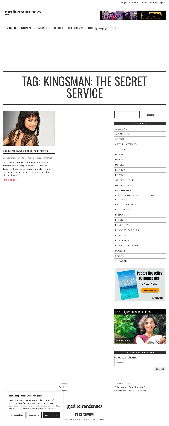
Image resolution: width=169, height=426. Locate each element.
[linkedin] (84, 414)
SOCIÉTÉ (120, 251)
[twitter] (80, 414)
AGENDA (120, 139)
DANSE (119, 154)
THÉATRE (121, 261)
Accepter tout (51, 415)
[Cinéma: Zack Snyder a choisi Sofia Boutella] (29, 129)
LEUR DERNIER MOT (76, 28)
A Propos (123, 2)
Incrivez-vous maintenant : (126, 357)
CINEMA (28, 158)
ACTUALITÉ (11, 28)
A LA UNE (121, 129)
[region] (34, 406)
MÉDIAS (120, 215)
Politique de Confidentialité (129, 387)
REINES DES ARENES (127, 245)
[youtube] (91, 414)
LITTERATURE (123, 209)
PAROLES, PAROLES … (128, 230)
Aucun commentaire (44, 158)
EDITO (90, 28)
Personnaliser (17, 415)
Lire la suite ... (10, 179)
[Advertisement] (84, 50)
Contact (143, 2)
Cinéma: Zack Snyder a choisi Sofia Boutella (25, 151)
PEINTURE (121, 235)
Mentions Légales (157, 2)
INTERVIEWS (26, 28)
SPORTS (119, 256)
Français (102, 28)
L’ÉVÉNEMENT (42, 28)
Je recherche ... (153, 114)
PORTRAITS (58, 28)
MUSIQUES (121, 225)
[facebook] (76, 414)
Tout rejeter (34, 415)
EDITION (120, 170)
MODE (119, 220)
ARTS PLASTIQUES (126, 144)
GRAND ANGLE (124, 180)
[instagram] (88, 414)
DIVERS (119, 165)
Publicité (133, 2)
